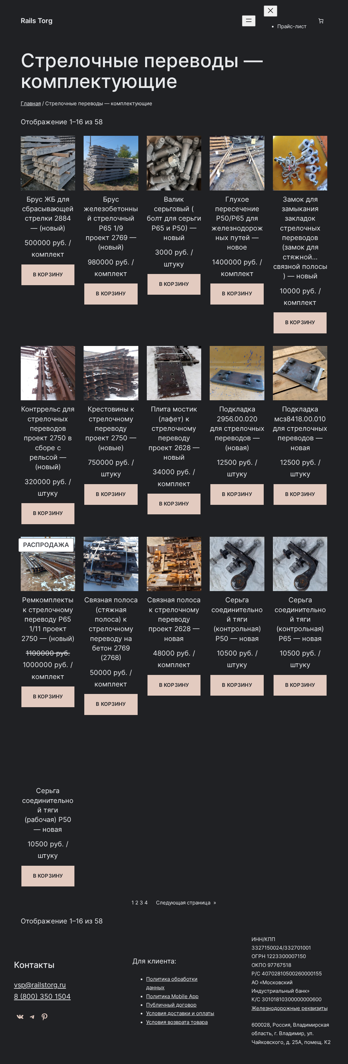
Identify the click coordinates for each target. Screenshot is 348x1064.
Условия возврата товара (177, 1022)
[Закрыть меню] (270, 11)
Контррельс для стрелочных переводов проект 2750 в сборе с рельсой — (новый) (47, 438)
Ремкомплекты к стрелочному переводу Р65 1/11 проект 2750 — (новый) (47, 618)
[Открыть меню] (249, 20)
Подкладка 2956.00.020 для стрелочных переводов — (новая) (237, 428)
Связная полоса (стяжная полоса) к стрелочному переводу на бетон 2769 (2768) (111, 628)
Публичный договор (171, 1005)
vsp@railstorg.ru (40, 984)
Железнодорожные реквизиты (289, 1008)
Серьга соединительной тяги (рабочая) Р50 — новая (47, 809)
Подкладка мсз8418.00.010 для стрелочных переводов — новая (300, 428)
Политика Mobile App (172, 996)
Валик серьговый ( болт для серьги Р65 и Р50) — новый (174, 218)
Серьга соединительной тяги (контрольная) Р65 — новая (300, 618)
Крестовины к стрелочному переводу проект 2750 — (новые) (110, 428)
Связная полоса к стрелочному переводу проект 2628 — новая (174, 618)
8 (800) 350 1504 (42, 996)
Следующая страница (186, 903)
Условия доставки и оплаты (180, 1013)
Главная (31, 103)
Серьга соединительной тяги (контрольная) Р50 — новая (237, 618)
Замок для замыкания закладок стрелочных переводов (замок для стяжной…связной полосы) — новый (300, 237)
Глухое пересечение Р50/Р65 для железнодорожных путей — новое (237, 223)
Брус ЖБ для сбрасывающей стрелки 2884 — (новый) (47, 213)
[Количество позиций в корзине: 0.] (321, 21)
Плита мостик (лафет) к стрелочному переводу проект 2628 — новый (174, 433)
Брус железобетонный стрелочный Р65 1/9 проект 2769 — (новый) (111, 223)
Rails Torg (37, 20)
